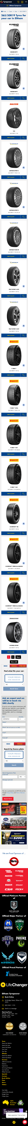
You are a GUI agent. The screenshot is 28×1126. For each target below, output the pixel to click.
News (4, 1082)
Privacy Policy (10, 793)
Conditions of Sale (21, 1118)
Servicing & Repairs (7, 1068)
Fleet (3, 1080)
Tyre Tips (4, 1051)
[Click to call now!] (18, 2)
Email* (4, 732)
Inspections (5, 1066)
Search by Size (6, 1045)
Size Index (4, 1090)
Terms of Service (20, 793)
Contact (4, 1076)
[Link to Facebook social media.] (14, 1122)
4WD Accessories (6, 1062)
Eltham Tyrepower (15, 5)
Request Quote (8, 798)
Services (4, 1060)
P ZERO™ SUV (14, 447)
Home (4, 11)
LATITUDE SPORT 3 (14, 170)
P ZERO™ (14, 368)
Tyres (3, 1041)
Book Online (6, 1078)
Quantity (21, 717)
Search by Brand (6, 1047)
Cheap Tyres (5, 1096)
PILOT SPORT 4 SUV (14, 289)
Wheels (4, 1053)
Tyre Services (5, 1070)
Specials (4, 1074)
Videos (4, 1084)
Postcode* (5, 738)
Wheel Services (6, 1072)
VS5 (14, 131)
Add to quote (10, 58)
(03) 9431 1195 (10, 1005)
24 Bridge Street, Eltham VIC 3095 (13, 1001)
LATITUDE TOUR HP (14, 250)
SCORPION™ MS (14, 527)
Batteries (4, 1064)
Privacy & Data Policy (11, 1118)
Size (3, 717)
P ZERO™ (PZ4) (14, 408)
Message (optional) (7, 780)
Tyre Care (4, 1049)
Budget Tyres (5, 1094)
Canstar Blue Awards (7, 1092)
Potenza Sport (14, 645)
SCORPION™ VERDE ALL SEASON (14, 566)
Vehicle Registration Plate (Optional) (9, 773)
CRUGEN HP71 (14, 52)
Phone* (11, 727)
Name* (4, 722)
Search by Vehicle (7, 1043)
